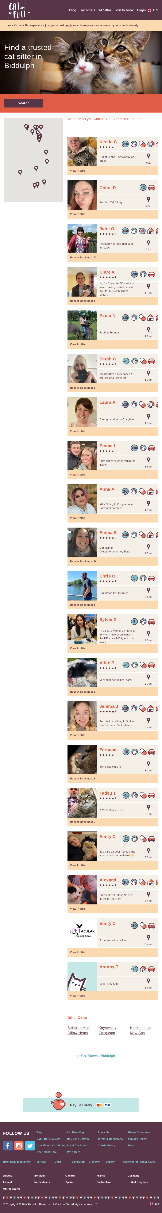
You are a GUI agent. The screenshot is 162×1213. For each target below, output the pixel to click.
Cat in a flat (17, 10)
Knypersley (107, 1028)
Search (24, 103)
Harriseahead (140, 1028)
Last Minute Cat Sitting (50, 1145)
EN (155, 10)
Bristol (41, 1161)
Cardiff (59, 1161)
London (110, 1161)
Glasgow (94, 1161)
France (101, 1175)
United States (11, 1188)
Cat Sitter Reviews (48, 1139)
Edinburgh (78, 1161)
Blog (72, 10)
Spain (69, 1182)
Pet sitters (73, 1152)
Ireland (7, 1182)
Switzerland (104, 1182)
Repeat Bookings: (83, 257)
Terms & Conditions (110, 1139)
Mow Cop (137, 1033)
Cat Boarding (75, 1132)
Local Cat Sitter (77, 1145)
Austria (8, 1175)
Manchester (130, 1161)
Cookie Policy (106, 1145)
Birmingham (11, 1161)
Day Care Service (78, 1139)
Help (131, 1145)
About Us (103, 1132)
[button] (46, 152)
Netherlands (42, 1182)
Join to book (124, 10)
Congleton (107, 1033)
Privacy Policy (137, 1139)
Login (141, 10)
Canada (70, 1175)
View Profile (77, 170)
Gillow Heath (78, 1033)
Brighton (25, 1161)
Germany (133, 1175)
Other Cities (147, 1161)
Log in (68, 25)
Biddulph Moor (79, 1028)
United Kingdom (138, 1182)
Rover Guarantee (139, 1132)
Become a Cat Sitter (95, 10)
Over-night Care (46, 1152)
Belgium (39, 1175)
